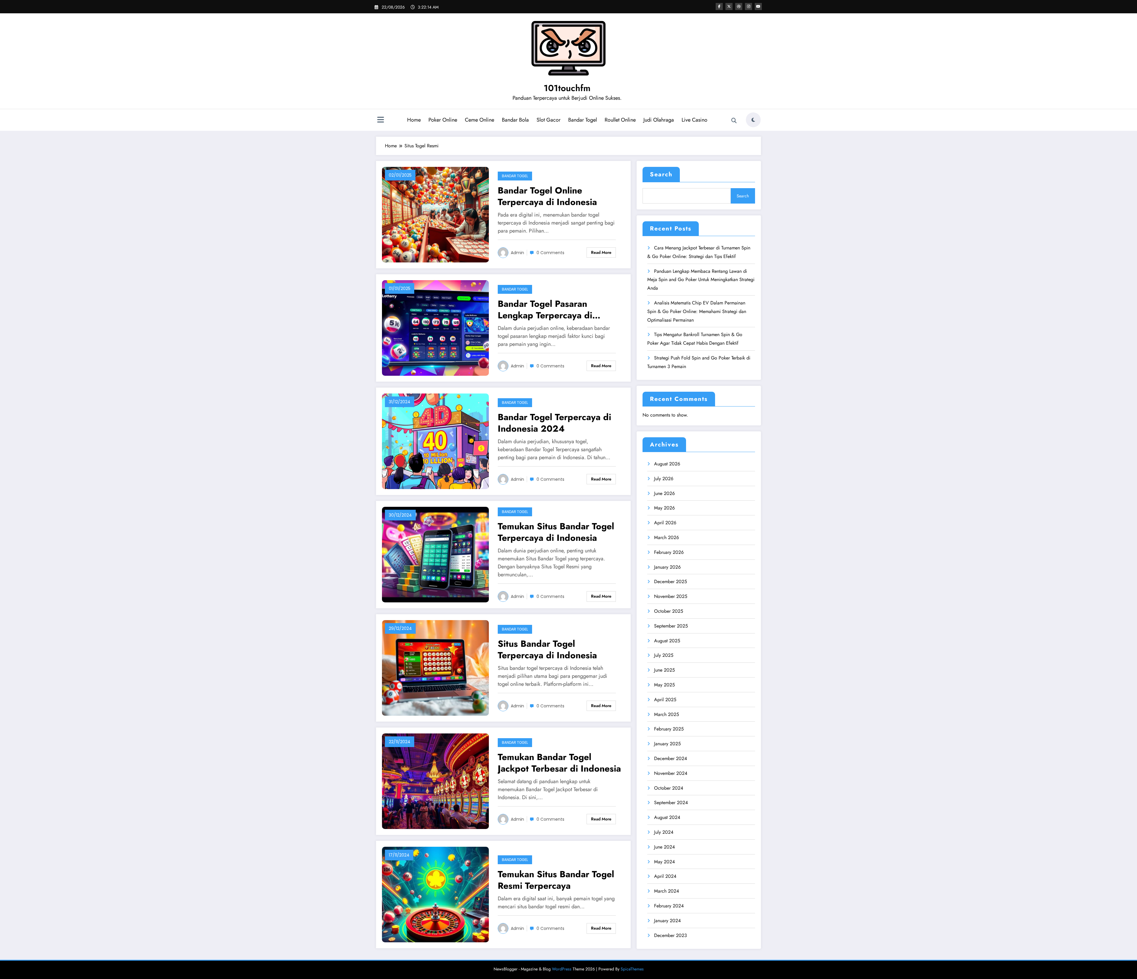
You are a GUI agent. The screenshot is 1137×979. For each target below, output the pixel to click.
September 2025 (671, 625)
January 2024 (667, 920)
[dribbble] (738, 6)
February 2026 (669, 552)
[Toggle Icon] (380, 120)
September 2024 (671, 802)
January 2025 (667, 743)
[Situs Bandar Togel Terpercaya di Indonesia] (435, 667)
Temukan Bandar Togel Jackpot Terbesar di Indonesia (559, 762)
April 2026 (665, 522)
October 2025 (668, 611)
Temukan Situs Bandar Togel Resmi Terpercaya (556, 879)
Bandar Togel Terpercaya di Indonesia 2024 (554, 422)
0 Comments (550, 253)
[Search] (734, 120)
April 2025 (665, 699)
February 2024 (669, 905)
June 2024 (664, 846)
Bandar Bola (515, 120)
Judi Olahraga (658, 120)
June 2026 (664, 493)
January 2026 (667, 567)
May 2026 (664, 507)
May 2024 (664, 861)
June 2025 (664, 670)
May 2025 (664, 684)
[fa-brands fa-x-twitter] (729, 6)
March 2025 (666, 714)
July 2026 (663, 478)
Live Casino (694, 120)
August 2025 (667, 640)
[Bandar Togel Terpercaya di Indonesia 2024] (435, 440)
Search (661, 174)
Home (414, 120)
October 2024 (668, 788)
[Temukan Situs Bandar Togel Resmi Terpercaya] (435, 894)
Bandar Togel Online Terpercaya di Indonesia (547, 196)
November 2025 (670, 596)
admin (517, 253)
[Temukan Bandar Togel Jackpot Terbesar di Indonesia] (435, 780)
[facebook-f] (719, 6)
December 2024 (670, 758)
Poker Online (442, 120)
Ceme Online (479, 120)
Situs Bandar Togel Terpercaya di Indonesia (547, 649)
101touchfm (567, 88)
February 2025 (669, 728)
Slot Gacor (549, 120)
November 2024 (670, 773)
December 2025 (670, 581)
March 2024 (666, 891)
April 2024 (665, 876)
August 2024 (667, 817)
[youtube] (758, 6)
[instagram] (748, 6)
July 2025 (663, 655)
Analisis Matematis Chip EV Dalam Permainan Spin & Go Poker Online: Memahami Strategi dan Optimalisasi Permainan (696, 311)
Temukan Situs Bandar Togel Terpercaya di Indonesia (556, 531)
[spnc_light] (753, 119)
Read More (601, 252)
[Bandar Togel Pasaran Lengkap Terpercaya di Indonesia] (435, 327)
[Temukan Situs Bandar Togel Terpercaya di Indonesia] (435, 554)
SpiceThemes (632, 969)
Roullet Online (620, 120)
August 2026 (667, 463)
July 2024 (663, 832)
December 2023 (670, 935)
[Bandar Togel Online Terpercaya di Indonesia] (435, 214)
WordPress (561, 969)
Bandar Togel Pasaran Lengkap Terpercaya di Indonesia (545, 309)
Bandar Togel (582, 120)
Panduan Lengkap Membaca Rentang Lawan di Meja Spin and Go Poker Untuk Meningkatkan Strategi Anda (700, 280)
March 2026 (666, 537)
